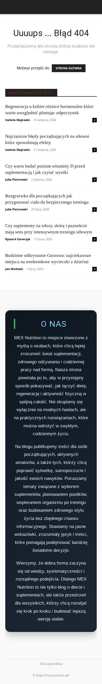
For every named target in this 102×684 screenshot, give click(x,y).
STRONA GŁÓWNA (69, 68)
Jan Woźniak (14, 269)
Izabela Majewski (17, 120)
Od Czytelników (51, 664)
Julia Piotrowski (16, 179)
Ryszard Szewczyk (17, 239)
